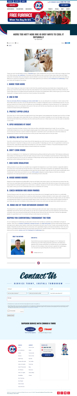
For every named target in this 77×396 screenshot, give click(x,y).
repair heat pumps (46, 223)
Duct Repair (20, 381)
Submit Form (10, 315)
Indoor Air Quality (21, 364)
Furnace (19, 355)
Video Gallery (31, 372)
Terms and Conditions (39, 392)
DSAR (17, 393)
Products (50, 9)
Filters (16, 1)
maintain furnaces (34, 223)
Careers (30, 375)
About (62, 9)
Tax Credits (31, 361)
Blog (30, 367)
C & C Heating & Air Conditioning (56, 78)
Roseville (31, 73)
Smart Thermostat (22, 367)
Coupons (10, 1)
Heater (19, 353)
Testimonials (31, 353)
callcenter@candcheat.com (24, 307)
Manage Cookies (13, 393)
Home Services (29, 9)
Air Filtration (20, 369)
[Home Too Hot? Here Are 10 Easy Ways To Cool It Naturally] (39, 60)
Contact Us (47, 355)
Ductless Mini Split (22, 361)
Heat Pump (20, 358)
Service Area (31, 355)
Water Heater (21, 383)
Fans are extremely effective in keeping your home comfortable (22, 101)
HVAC (10, 45)
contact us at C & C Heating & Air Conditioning (30, 230)
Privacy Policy (30, 307)
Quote (23, 1)
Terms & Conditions (35, 307)
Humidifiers (20, 375)
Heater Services (10, 9)
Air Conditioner (19, 9)
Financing (31, 364)
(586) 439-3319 (65, 2)
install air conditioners (24, 223)
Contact (68, 9)
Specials (57, 9)
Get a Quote (65, 5)
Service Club (31, 347)
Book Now (12, 5)
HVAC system (35, 172)
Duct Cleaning (21, 378)
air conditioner (21, 75)
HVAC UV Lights (21, 372)
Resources (31, 369)
